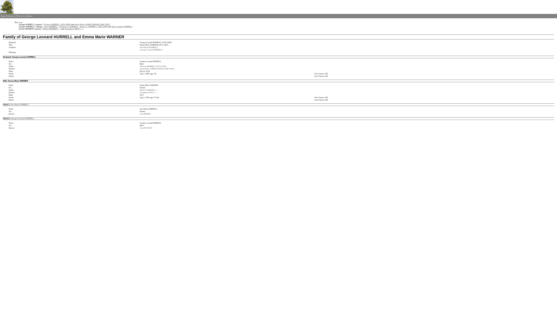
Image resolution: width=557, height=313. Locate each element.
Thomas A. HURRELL (68, 27)
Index (30, 16)
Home (3, 16)
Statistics (21, 16)
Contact (11, 16)
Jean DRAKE (145, 114)
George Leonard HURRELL (151, 50)
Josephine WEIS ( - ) (74, 29)
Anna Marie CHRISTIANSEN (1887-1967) (92, 24)
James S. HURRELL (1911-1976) (93, 27)
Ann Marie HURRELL (149, 47)
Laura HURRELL (51, 27)
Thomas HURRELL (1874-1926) (56, 24)
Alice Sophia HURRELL (122, 27)
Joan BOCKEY (146, 128)
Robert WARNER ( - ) (52, 29)
